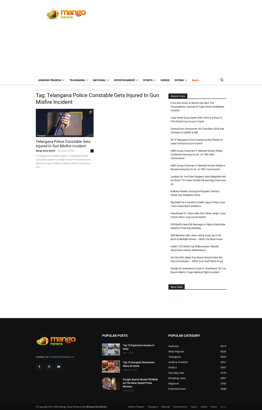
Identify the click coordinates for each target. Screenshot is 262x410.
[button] (222, 80)
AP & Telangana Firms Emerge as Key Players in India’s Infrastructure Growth (197, 141)
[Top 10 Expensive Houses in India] (111, 349)
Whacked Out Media (96, 406)
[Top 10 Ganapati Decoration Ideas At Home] (111, 366)
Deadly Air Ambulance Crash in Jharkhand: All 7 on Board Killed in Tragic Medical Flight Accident (198, 270)
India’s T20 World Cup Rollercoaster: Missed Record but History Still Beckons (195, 248)
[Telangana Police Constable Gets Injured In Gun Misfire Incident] (65, 123)
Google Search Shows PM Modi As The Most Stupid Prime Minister (140, 383)
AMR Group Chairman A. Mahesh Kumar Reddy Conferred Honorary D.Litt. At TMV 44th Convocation (197, 154)
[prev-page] (170, 300)
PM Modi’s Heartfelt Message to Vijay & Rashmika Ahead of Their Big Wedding (198, 226)
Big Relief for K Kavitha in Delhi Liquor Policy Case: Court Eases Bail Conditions (198, 204)
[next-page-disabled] (176, 300)
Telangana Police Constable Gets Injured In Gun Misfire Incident (63, 143)
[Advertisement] (131, 49)
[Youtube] (58, 366)
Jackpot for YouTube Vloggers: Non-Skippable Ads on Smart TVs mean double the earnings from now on (198, 180)
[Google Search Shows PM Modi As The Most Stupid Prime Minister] (111, 384)
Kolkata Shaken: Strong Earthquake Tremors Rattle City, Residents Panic (195, 193)
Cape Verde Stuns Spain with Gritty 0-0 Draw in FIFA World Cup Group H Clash (196, 119)
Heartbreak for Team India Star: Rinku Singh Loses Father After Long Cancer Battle (198, 215)
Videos (165, 80)
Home (39, 89)
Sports (148, 80)
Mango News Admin (45, 150)
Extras (179, 80)
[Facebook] (39, 366)
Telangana (77, 80)
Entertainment (124, 80)
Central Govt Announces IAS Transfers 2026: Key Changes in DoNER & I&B (197, 130)
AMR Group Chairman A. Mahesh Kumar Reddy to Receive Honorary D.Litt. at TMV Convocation (198, 167)
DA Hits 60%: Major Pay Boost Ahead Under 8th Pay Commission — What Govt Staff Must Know (197, 259)
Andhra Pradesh (49, 80)
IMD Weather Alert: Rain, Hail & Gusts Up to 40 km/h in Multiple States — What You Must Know (197, 237)
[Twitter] (49, 366)
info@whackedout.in (62, 356)
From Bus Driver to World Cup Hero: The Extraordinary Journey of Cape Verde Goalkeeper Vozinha (197, 107)
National (99, 80)
